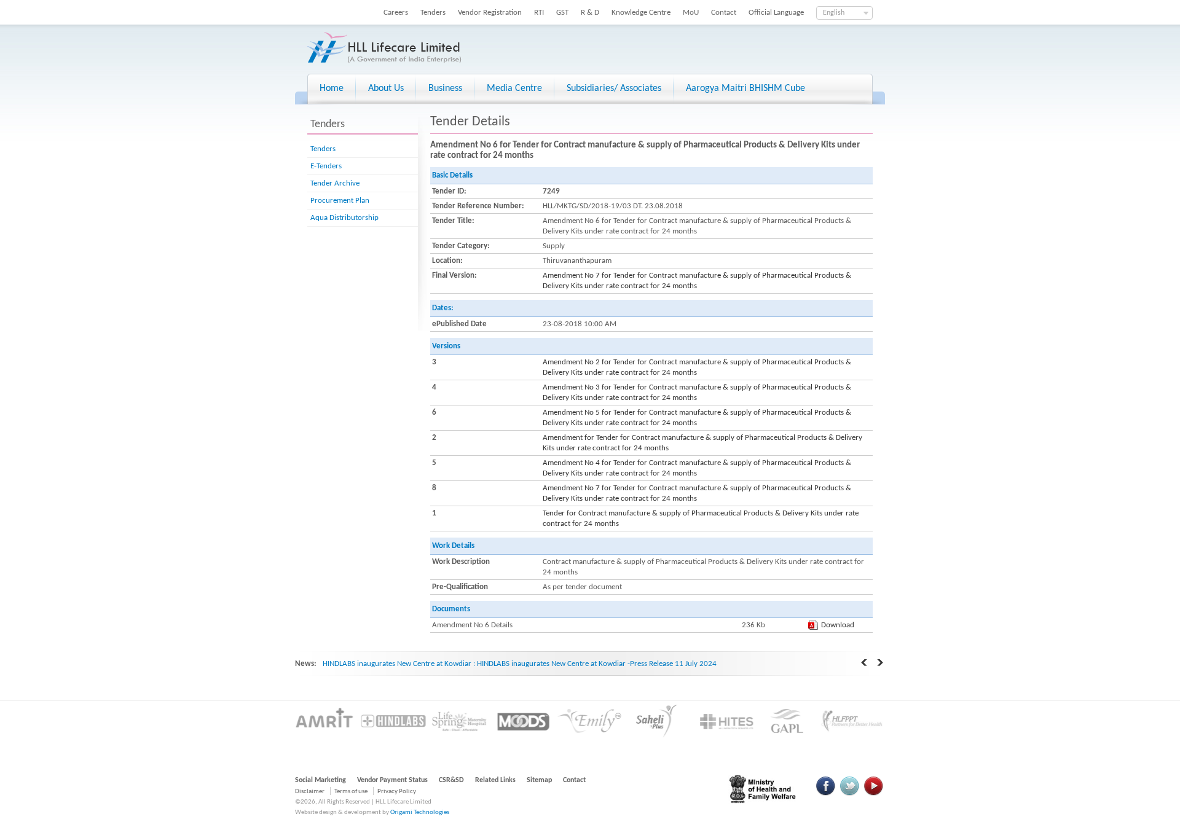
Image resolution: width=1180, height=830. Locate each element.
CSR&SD (451, 780)
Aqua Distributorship (344, 218)
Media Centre (514, 88)
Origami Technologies (419, 812)
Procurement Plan (339, 201)
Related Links (495, 780)
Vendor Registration (490, 13)
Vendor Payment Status (392, 780)
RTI (539, 13)
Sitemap (539, 780)
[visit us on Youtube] (873, 794)
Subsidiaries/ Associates (614, 88)
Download (837, 625)
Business (445, 88)
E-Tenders (326, 166)
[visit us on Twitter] (849, 794)
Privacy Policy (396, 791)
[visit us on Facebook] (826, 794)
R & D (590, 13)
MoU (691, 13)
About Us (386, 88)
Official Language (776, 13)
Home (332, 88)
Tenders (433, 13)
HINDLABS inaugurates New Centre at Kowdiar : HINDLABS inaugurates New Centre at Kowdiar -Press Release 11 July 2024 (520, 664)
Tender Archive (335, 183)
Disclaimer (309, 791)
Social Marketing (320, 780)
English (833, 13)
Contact (723, 13)
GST (562, 13)
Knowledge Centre (641, 13)
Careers (396, 13)
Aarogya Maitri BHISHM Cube (745, 88)
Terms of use (351, 791)
